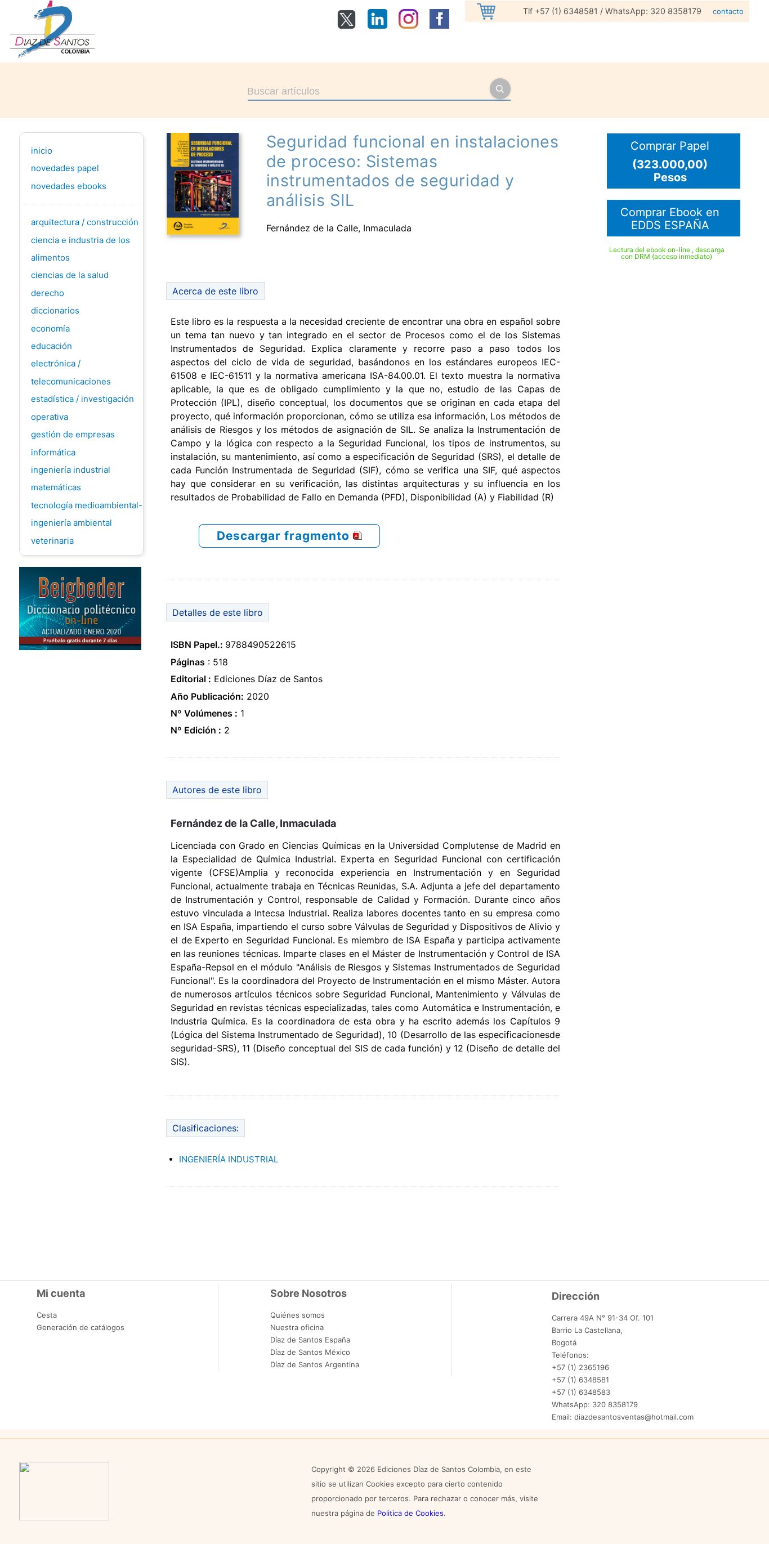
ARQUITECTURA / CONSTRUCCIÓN (84, 222)
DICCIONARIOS (55, 310)
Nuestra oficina (297, 1327)
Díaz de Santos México (310, 1352)
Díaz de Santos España (310, 1339)
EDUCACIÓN (51, 346)
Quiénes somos (297, 1314)
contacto (728, 11)
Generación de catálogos (80, 1327)
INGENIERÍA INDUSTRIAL (70, 469)
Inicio (41, 150)
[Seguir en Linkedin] (377, 25)
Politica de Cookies (410, 1513)
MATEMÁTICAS (56, 487)
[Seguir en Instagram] (408, 25)
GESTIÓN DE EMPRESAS (73, 434)
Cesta (47, 1314)
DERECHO (47, 293)
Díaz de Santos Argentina (314, 1364)
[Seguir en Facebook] (439, 25)
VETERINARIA (52, 540)
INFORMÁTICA (53, 452)
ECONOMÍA (50, 328)
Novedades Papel (65, 168)
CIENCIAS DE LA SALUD (70, 275)
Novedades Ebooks (68, 186)
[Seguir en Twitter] (346, 26)
